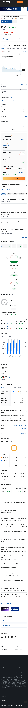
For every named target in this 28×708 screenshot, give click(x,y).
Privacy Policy (3, 696)
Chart (8, 45)
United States (24, 433)
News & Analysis (15, 45)
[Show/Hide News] (9, 51)
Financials (23, 45)
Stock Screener (9, 5)
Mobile (2, 646)
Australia (16, 5)
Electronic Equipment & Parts (20, 425)
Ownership (12, 48)
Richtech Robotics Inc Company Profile (11, 411)
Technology (24, 428)
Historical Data (19, 48)
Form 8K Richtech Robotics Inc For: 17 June (12, 206)
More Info (6, 39)
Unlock (14, 405)
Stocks (2, 5)
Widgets (3, 652)
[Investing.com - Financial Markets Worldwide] (7, 2)
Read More (3, 421)
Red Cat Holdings (5, 488)
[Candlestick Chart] (2, 51)
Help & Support (18, 649)
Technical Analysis (7, 241)
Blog (2, 643)
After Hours (22, 5)
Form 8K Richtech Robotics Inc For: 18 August (12, 199)
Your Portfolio (4, 649)
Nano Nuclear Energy (17, 488)
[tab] (3, 246)
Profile (7, 48)
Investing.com (3, 224)
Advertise (17, 646)
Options (24, 48)
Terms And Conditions (5, 692)
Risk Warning (3, 700)
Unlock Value (23, 84)
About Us (17, 643)
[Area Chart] (4, 51)
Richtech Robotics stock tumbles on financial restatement (12, 230)
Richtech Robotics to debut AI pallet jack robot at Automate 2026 (13, 213)
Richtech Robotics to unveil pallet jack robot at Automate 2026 (13, 222)
